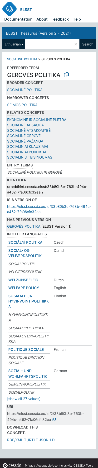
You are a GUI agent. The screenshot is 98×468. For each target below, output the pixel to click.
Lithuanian (13, 44)
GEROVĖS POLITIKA (23, 226)
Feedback (60, 19)
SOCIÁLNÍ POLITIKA (25, 242)
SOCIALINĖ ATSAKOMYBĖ (29, 130)
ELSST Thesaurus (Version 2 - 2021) (38, 33)
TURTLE (31, 440)
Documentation (18, 19)
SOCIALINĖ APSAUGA (25, 125)
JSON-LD (47, 440)
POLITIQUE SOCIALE (26, 349)
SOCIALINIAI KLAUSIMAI (27, 146)
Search (87, 44)
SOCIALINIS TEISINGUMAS (29, 157)
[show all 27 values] (23, 398)
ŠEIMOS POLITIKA (22, 105)
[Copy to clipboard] (66, 74)
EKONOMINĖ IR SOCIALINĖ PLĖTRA (36, 119)
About (42, 19)
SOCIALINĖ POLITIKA (22, 59)
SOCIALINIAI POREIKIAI (26, 152)
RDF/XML (15, 440)
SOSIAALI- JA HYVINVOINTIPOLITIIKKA (28, 301)
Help (77, 19)
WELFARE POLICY (23, 288)
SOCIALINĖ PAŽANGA (25, 141)
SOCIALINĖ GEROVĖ (24, 135)
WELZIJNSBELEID (23, 280)
